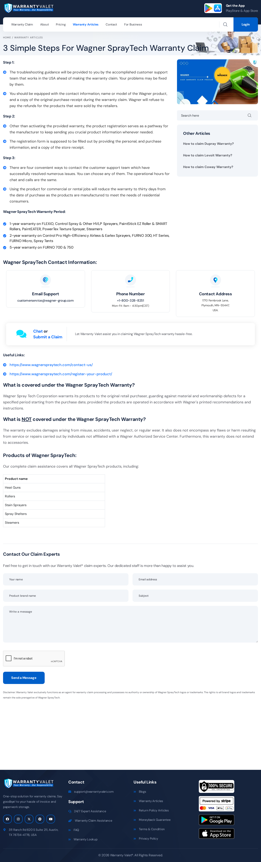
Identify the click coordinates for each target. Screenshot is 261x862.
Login (246, 24)
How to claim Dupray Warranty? (208, 144)
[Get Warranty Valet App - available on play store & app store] (213, 8)
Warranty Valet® (121, 855)
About (44, 24)
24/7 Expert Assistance (90, 811)
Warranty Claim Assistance (93, 821)
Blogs (142, 792)
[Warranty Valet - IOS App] (216, 835)
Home (7, 37)
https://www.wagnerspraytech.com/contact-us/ (51, 364)
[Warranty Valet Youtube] (50, 819)
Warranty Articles (85, 24)
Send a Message (23, 678)
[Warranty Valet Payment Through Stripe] (216, 805)
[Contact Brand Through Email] (45, 280)
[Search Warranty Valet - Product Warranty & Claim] (225, 24)
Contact (111, 24)
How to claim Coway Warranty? (208, 167)
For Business (133, 24)
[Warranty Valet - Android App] (216, 821)
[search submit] (253, 115)
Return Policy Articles (154, 810)
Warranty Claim (22, 24)
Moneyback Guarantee (154, 820)
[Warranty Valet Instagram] (18, 819)
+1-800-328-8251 (130, 300)
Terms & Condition (152, 829)
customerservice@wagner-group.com (45, 300)
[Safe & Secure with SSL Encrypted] (216, 788)
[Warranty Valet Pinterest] (39, 819)
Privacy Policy (148, 839)
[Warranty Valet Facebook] (7, 819)
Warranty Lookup (85, 839)
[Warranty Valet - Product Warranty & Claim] (28, 8)
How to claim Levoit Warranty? (207, 155)
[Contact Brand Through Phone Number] (130, 280)
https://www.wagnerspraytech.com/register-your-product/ (61, 374)
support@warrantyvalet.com (94, 792)
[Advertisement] (125, 732)
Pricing (61, 24)
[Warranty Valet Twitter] (29, 819)
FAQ (76, 830)
